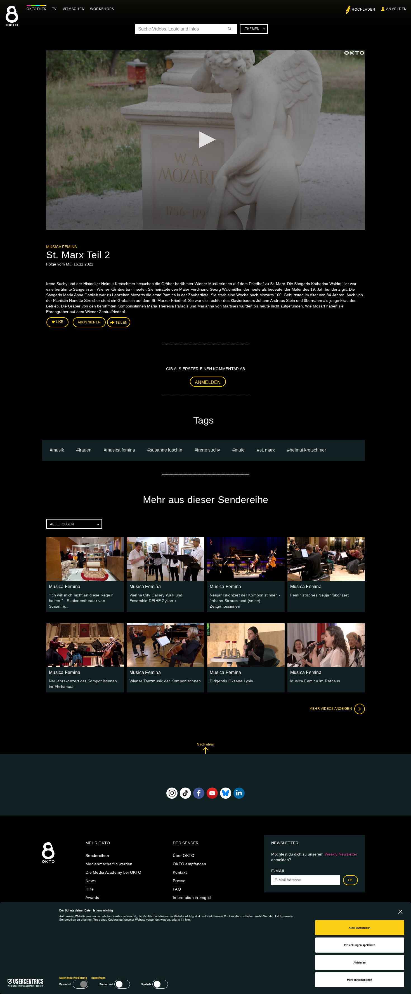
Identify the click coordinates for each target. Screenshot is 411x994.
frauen (85, 450)
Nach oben (205, 744)
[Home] (48, 863)
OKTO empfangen (189, 864)
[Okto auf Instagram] (172, 793)
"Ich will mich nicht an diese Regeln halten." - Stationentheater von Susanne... (81, 600)
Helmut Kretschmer (308, 450)
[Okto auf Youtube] (212, 793)
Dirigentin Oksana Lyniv (231, 681)
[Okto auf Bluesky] (225, 793)
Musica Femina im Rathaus (315, 681)
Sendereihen (97, 855)
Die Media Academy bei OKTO (113, 872)
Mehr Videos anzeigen (331, 709)
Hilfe (90, 889)
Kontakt (180, 872)
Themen (252, 29)
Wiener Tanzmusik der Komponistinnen (165, 681)
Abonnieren (89, 322)
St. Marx (267, 450)
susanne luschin (166, 450)
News (91, 880)
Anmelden (208, 382)
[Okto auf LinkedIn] (239, 793)
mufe (240, 450)
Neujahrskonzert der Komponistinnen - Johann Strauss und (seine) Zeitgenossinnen (245, 600)
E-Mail (278, 871)
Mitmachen (73, 9)
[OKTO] (12, 21)
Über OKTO (183, 855)
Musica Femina (61, 247)
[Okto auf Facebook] (198, 793)
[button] (205, 139)
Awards (92, 897)
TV (54, 9)
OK (350, 880)
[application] (205, 140)
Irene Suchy (208, 450)
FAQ (177, 889)
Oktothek (36, 9)
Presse (179, 880)
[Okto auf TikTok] (185, 793)
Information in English (193, 897)
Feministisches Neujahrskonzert (319, 595)
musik (58, 450)
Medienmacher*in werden (109, 864)
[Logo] (354, 53)
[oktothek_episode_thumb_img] (85, 559)
